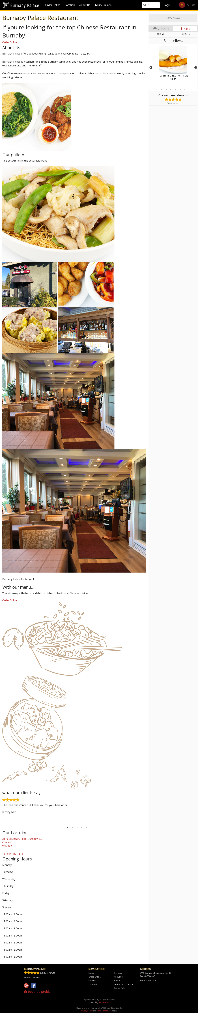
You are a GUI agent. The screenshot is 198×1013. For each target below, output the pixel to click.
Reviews (118, 972)
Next (195, 67)
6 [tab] (184, 89)
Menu (91, 972)
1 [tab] (161, 89)
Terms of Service (104, 1010)
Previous (150, 67)
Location (70, 5)
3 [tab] (170, 89)
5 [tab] (180, 89)
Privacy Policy (120, 988)
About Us (84, 5)
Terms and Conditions (124, 984)
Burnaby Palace (35, 969)
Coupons (92, 984)
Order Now (173, 18)
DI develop (104, 1002)
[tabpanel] (173, 66)
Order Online (52, 5)
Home (117, 980)
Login (167, 5)
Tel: (12, 853)
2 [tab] (166, 89)
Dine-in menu (105, 5)
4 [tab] (175, 89)
